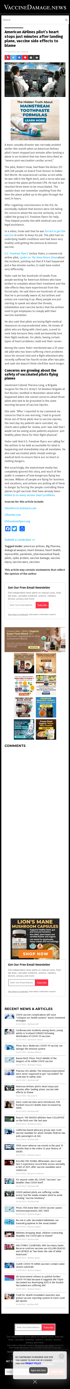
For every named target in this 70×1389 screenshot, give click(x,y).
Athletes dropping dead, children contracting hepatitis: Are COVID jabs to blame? (39, 1234)
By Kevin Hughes (34, 1214)
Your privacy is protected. (18, 614)
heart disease (35, 550)
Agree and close (38, 1370)
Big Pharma (53, 546)
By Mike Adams (34, 1258)
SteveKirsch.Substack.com (20, 508)
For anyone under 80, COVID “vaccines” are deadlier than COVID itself (38, 1181)
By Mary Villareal (34, 1052)
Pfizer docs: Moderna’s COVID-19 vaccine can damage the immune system (39, 1047)
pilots (8, 558)
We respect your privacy (44, 1345)
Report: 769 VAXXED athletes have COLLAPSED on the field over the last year (40, 1119)
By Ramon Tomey (35, 1065)
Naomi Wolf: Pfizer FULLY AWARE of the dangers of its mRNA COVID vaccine (36, 1060)
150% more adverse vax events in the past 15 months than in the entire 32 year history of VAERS (39, 1148)
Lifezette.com (13, 514)
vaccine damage (39, 558)
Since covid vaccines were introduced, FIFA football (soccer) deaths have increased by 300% (38, 1105)
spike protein (21, 558)
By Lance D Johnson (36, 1174)
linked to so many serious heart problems (30, 495)
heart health (52, 550)
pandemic (26, 554)
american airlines (34, 546)
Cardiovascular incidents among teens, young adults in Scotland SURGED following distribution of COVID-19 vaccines (39, 1033)
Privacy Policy (33, 1363)
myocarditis (12, 554)
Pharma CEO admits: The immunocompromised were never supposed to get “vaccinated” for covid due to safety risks (40, 1074)
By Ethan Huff (33, 1024)
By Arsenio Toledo (35, 1040)
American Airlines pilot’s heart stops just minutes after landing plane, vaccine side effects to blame (37, 1089)
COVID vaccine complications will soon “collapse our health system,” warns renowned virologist (40, 1017)
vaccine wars (20, 562)
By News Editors (34, 1155)
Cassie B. (25, 51)
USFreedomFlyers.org (17, 521)
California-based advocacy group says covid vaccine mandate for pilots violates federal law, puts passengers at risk (40, 1133)
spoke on (38, 257)
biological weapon (15, 550)
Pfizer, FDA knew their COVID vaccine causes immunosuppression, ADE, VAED (39, 1209)
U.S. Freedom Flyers (16, 253)
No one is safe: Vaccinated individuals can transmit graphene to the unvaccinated (37, 1222)
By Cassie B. (32, 1096)
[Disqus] (35, 791)
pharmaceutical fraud (46, 554)
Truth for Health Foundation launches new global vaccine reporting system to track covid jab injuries (40, 1298)
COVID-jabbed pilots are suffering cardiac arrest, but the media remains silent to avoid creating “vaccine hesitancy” (39, 1195)
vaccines (34, 562)
